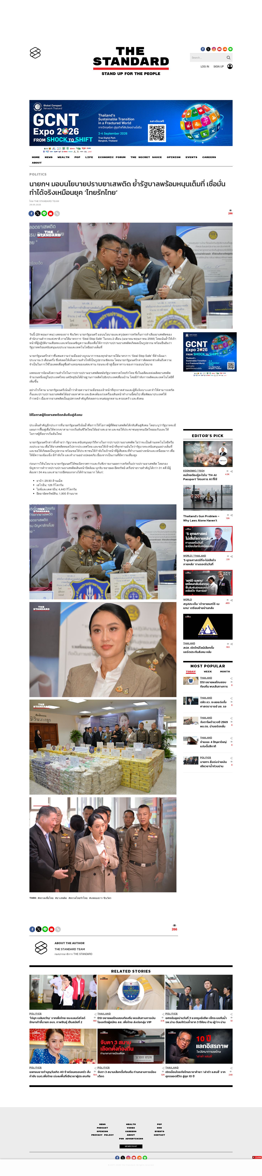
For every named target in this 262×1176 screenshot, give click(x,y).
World (187, 556)
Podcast (102, 1128)
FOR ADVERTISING (131, 1139)
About (131, 1135)
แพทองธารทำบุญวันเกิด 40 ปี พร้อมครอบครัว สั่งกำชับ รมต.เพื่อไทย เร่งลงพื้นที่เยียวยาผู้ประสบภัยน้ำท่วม (60, 1074)
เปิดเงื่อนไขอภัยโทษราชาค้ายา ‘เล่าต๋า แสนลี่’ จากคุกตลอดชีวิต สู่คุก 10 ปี (195, 1074)
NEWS (49, 157)
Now (159, 1128)
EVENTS (191, 157)
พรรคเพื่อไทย (46, 898)
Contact (159, 1135)
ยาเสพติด (62, 898)
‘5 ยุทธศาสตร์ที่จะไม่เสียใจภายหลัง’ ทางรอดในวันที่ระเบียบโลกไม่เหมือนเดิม (199, 562)
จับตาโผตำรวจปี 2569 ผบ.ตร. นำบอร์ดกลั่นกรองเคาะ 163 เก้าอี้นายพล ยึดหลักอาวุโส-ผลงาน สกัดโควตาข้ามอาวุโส (214, 724)
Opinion (102, 1131)
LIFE (89, 157)
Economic (189, 471)
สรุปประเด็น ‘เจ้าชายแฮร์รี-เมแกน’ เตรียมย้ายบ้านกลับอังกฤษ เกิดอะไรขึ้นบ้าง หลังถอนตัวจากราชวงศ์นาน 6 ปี (201, 606)
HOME (36, 157)
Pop (159, 1124)
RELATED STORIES (131, 971)
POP (77, 157)
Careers (131, 1131)
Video (131, 1128)
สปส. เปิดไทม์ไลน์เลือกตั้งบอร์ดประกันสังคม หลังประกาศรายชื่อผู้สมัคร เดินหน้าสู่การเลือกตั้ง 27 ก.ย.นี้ (199, 650)
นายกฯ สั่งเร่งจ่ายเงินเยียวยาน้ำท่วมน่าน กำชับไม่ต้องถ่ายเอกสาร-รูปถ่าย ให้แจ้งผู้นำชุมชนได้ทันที (213, 764)
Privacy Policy (102, 1135)
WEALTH (63, 157)
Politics (38, 174)
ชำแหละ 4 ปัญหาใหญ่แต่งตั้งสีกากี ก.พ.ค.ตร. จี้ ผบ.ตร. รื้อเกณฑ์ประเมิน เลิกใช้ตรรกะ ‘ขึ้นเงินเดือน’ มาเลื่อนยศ (214, 744)
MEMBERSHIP (131, 1146)
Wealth (131, 1124)
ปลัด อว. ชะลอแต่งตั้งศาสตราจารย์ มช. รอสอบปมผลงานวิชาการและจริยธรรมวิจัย (213, 704)
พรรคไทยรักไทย (79, 898)
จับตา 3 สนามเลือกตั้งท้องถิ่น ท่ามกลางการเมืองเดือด (126, 1074)
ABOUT (37, 163)
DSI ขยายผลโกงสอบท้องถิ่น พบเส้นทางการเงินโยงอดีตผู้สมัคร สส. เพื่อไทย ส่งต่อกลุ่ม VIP (214, 684)
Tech (201, 471)
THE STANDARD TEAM (46, 201)
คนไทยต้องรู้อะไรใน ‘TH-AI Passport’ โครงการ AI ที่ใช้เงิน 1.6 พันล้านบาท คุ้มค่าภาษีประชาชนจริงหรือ (201, 477)
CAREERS (209, 157)
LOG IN (205, 66)
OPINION (174, 157)
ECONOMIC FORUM (111, 157)
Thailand (200, 556)
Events (159, 1131)
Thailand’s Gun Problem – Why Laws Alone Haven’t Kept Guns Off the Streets (201, 518)
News (102, 1124)
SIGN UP (219, 66)
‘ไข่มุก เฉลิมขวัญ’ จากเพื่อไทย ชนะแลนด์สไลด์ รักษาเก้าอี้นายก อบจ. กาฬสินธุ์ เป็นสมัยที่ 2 (57, 1020)
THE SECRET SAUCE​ (146, 157)
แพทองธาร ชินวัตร (101, 898)
